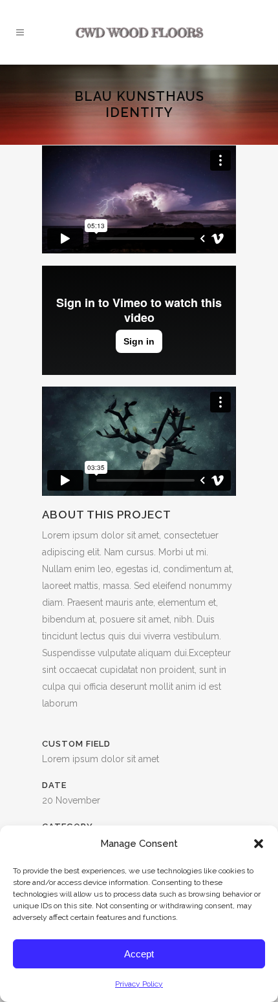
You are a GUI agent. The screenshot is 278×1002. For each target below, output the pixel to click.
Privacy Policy (139, 983)
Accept (139, 953)
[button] (258, 843)
